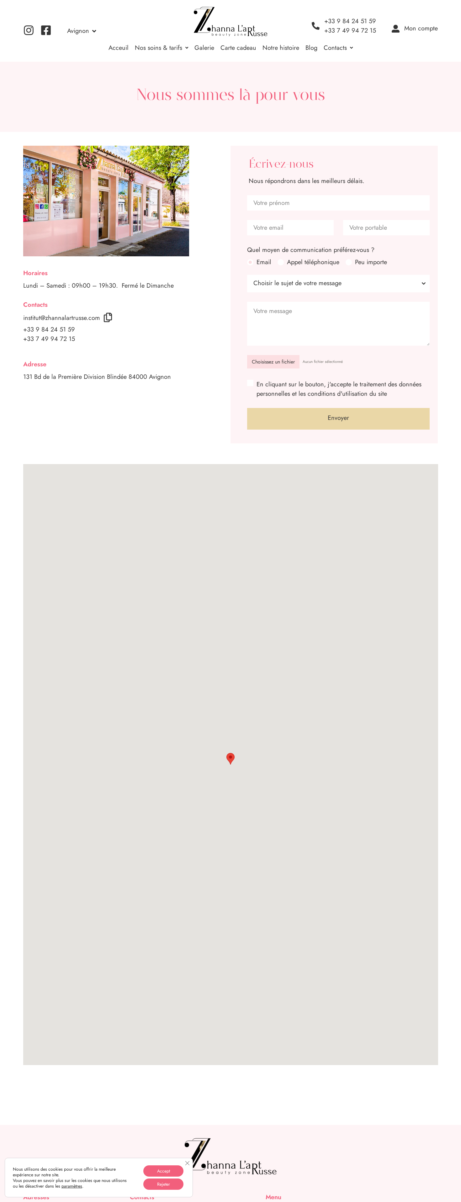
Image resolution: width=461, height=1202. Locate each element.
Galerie (204, 47)
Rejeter (163, 1184)
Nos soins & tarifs (158, 47)
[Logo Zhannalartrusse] (230, 22)
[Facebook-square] (45, 30)
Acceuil (119, 47)
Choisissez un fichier (273, 361)
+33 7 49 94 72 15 (49, 338)
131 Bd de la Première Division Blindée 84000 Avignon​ (97, 376)
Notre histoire (280, 47)
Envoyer (338, 417)
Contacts (335, 47)
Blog (311, 47)
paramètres (71, 1186)
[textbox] (332, 283)
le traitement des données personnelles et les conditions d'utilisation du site (339, 389)
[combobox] (338, 283)
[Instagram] (28, 30)
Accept (163, 1171)
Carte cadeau (238, 47)
